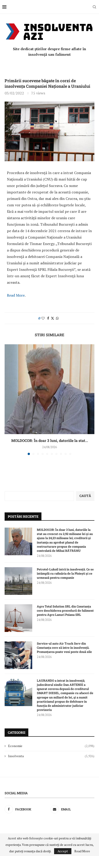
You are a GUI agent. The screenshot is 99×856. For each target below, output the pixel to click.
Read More (16, 295)
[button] (8, 399)
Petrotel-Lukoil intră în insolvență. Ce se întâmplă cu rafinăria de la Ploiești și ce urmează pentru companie (65, 573)
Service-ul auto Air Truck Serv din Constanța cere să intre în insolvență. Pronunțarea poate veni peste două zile (64, 647)
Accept (63, 851)
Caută (85, 496)
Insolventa (51, 756)
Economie (51, 746)
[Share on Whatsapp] (57, 318)
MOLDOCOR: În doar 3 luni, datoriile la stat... (49, 440)
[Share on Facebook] (48, 318)
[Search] (94, 7)
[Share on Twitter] (52, 318)
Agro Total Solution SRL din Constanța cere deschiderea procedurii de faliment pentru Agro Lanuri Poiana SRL (65, 610)
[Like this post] (43, 318)
